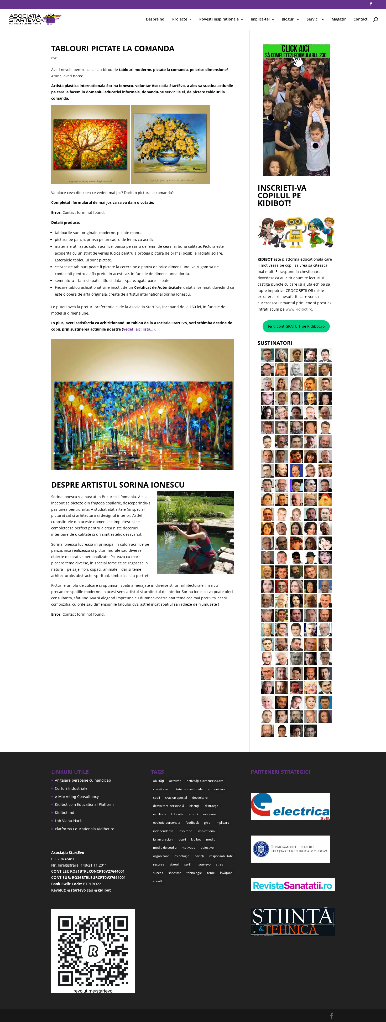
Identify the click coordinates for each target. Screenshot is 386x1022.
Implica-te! (260, 19)
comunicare (216, 789)
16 (121, 453)
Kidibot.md (64, 812)
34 (201, 453)
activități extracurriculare (205, 780)
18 (130, 453)
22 (148, 453)
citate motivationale (188, 789)
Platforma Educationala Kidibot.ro (84, 828)
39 (224, 453)
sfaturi (174, 864)
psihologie (181, 856)
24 (157, 453)
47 (140, 460)
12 (103, 453)
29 (179, 453)
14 (112, 453)
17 (126, 453)
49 (149, 460)
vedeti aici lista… (138, 329)
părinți (199, 856)
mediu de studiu (164, 847)
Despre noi (155, 19)
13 (108, 453)
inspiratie (185, 831)
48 (145, 460)
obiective (207, 847)
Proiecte (179, 19)
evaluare (209, 814)
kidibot (196, 839)
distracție (211, 805)
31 (188, 453)
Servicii (313, 19)
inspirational (206, 831)
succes (158, 873)
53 (167, 460)
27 (170, 453)
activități (175, 780)
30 (184, 453)
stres (219, 864)
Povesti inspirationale (219, 19)
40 (228, 453)
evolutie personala (166, 822)
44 (127, 460)
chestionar (161, 789)
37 (215, 453)
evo (54, 57)
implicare (222, 822)
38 (219, 453)
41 (113, 460)
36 (210, 453)
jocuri (182, 839)
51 (158, 460)
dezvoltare (200, 797)
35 (206, 453)
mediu (210, 839)
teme (211, 873)
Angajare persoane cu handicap (83, 780)
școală (158, 881)
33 (197, 453)
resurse (158, 864)
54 (172, 460)
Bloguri (288, 19)
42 (118, 460)
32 (193, 453)
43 (122, 460)
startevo (205, 864)
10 (94, 453)
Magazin (339, 19)
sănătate (174, 873)
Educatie (177, 814)
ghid (207, 822)
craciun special (176, 797)
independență (163, 831)
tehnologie (194, 873)
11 (99, 453)
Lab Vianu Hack (68, 820)
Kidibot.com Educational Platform (84, 804)
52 (163, 460)
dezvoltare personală (168, 805)
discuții (194, 805)
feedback (192, 822)
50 (154, 460)
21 (143, 453)
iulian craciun (163, 839)
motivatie (188, 847)
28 (175, 453)
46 (136, 460)
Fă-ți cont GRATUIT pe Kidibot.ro (296, 326)
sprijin (188, 864)
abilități (158, 780)
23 (152, 453)
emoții (193, 814)
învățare (226, 873)
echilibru (159, 814)
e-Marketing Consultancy (77, 796)
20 (139, 453)
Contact (360, 19)
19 (134, 453)
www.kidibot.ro (299, 309)
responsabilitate (221, 856)
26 (166, 453)
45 (131, 460)
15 (117, 453)
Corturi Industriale (71, 788)
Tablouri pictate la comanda (112, 48)
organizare (161, 856)
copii (156, 797)
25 (161, 453)
